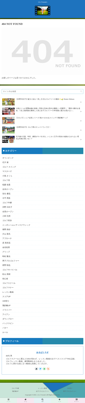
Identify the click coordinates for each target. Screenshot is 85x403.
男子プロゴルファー (10, 261)
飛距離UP (6, 305)
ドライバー (7, 310)
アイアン (6, 314)
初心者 (5, 279)
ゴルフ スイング (9, 167)
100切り (5, 301)
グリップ (6, 252)
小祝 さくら (7, 176)
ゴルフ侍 (6, 180)
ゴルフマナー (8, 288)
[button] (81, 91)
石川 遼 (5, 162)
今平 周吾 (6, 198)
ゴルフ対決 (7, 220)
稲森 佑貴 (6, 185)
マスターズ (7, 171)
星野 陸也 (6, 265)
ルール (5, 332)
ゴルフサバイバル (9, 270)
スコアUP (6, 296)
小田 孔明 (6, 216)
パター (5, 328)
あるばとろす (42, 352)
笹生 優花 (6, 194)
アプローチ (7, 238)
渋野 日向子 (7, 207)
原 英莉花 (6, 243)
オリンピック (8, 158)
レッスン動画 (8, 292)
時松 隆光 (6, 256)
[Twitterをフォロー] (40, 368)
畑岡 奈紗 (6, 229)
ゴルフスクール (8, 283)
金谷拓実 (6, 247)
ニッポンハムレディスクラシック (16, 225)
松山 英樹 (6, 274)
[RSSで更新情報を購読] (48, 368)
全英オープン (8, 212)
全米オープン (8, 189)
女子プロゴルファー (42, 391)
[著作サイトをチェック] (36, 368)
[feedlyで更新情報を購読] (44, 368)
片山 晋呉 (6, 234)
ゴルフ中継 (7, 203)
